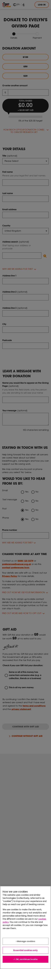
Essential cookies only (25, 950)
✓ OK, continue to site (25, 959)
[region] (25, 927)
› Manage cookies (25, 941)
